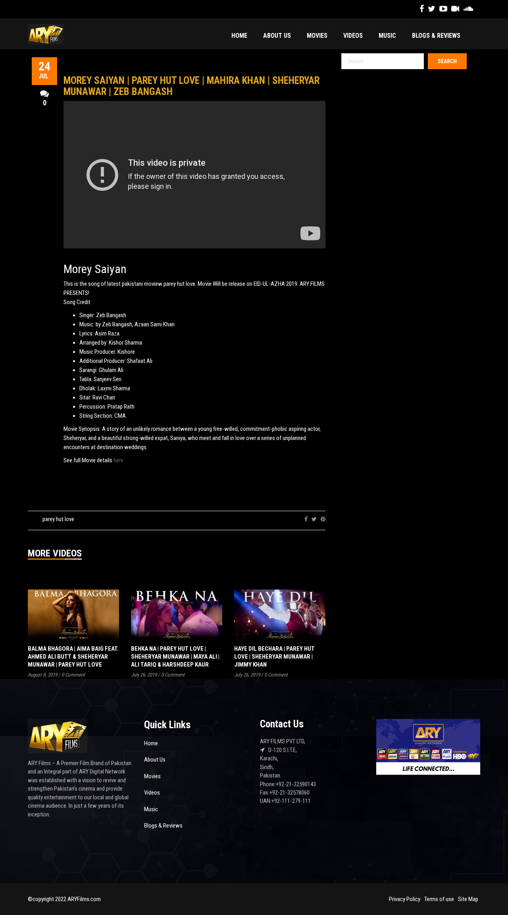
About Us (277, 35)
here (118, 460)
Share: (292, 519)
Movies (317, 35)
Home (239, 35)
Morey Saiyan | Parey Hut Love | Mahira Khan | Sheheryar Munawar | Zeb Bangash (191, 86)
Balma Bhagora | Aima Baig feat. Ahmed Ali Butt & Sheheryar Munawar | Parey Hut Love (73, 656)
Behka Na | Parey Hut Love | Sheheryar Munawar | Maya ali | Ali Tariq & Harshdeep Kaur (175, 656)
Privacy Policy (404, 899)
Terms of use (439, 899)
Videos (353, 35)
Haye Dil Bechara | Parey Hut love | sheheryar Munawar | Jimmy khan (274, 656)
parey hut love (58, 519)
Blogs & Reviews (436, 35)
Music (387, 35)
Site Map (468, 899)
